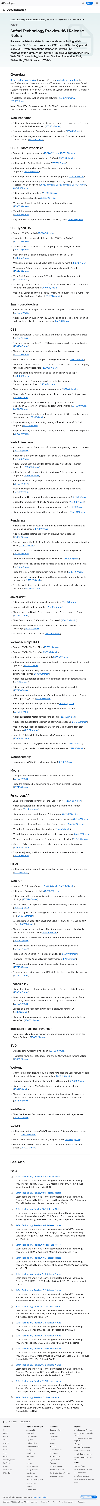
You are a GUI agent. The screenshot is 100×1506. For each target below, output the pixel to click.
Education (30, 1456)
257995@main (21, 313)
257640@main (66, 703)
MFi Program (78, 1444)
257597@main (65, 762)
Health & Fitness (32, 1466)
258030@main (21, 907)
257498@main (21, 1117)
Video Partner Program (82, 1451)
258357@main (47, 198)
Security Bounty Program (83, 1454)
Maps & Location (32, 1476)
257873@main (31, 171)
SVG (13, 1045)
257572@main (81, 834)
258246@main (51, 153)
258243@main (21, 271)
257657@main (31, 665)
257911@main (21, 492)
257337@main (31, 809)
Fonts (28, 1460)
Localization (30, 1473)
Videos (52, 1443)
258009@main (31, 467)
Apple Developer (56, 1466)
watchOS (6, 1446)
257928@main (36, 417)
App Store (30, 1440)
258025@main (30, 425)
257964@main (69, 389)
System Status (55, 1460)
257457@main (75, 824)
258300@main (21, 376)
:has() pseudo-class (24, 304)
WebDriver (17, 1109)
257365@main (72, 1139)
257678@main (47, 184)
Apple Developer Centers (83, 1469)
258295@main (21, 249)
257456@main (62, 829)
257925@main (21, 450)
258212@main (21, 1012)
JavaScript (18, 597)
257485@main (49, 287)
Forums (52, 1440)
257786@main (59, 163)
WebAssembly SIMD (24, 642)
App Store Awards (80, 1473)
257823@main (70, 602)
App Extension (31, 1437)
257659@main (21, 354)
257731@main (77, 512)
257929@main (77, 502)
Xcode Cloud (7, 1470)
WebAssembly (20, 757)
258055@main (49, 932)
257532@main (68, 716)
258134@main (76, 176)
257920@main (79, 497)
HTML (14, 864)
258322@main (21, 1059)
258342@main (75, 572)
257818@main (21, 682)
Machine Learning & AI (34, 1480)
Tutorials (53, 1433)
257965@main (79, 722)
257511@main (21, 712)
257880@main (41, 674)
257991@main (62, 321)
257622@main (41, 529)
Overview (18, 74)
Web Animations (21, 442)
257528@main (33, 580)
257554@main (80, 839)
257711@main (77, 359)
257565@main (21, 567)
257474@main (26, 545)
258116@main (21, 1089)
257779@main (21, 397)
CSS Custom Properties (26, 148)
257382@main (52, 633)
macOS (5, 1437)
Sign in (89, 3)
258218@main (79, 263)
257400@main (43, 698)
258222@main (28, 1147)
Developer (13, 1422)
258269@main (45, 233)
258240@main (21, 214)
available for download (67, 80)
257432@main (20, 409)
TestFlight (6, 1463)
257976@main (21, 1004)
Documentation (16, 9)
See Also (17, 1162)
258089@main (21, 738)
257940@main (63, 1076)
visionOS (6, 1443)
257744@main (36, 139)
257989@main (76, 1081)
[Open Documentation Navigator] (4, 10)
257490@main (30, 899)
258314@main (21, 992)
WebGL (15, 1126)
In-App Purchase (32, 1470)
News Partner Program (82, 1447)
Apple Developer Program (83, 1430)
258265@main (21, 258)
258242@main (53, 296)
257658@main (73, 800)
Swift (4, 1453)
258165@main (47, 384)
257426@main (74, 131)
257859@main (21, 241)
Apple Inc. (20, 1502)
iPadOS (5, 1433)
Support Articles (56, 1450)
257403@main (21, 787)
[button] (83, 3)
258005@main (21, 847)
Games (28, 1463)
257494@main (32, 628)
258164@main (69, 620)
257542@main (80, 819)
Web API (16, 881)
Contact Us (54, 1453)
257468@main (21, 690)
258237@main (66, 886)
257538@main (21, 553)
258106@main (75, 219)
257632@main (51, 647)
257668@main (69, 814)
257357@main (21, 779)
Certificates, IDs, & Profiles (60, 1473)
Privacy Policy (58, 1502)
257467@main (21, 975)
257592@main (60, 657)
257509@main (79, 406)
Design (28, 1450)
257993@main (57, 1051)
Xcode (5, 1466)
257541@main (28, 1134)
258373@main (21, 206)
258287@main (21, 940)
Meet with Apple (79, 1466)
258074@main (69, 954)
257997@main (21, 338)
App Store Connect (57, 1470)
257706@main (20, 188)
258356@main (25, 916)
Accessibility (19, 984)
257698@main (63, 184)
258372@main (21, 537)
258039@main (31, 475)
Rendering (17, 520)
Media (14, 770)
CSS (13, 329)
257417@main (69, 959)
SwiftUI (5, 1456)
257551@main (21, 949)
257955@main (49, 368)
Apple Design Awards (81, 1476)
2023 (13, 1170)
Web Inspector (20, 118)
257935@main (76, 748)
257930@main (75, 507)
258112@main (27, 924)
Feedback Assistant (57, 1476)
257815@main (21, 279)
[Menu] (97, 3)
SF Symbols (7, 1473)
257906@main (21, 459)
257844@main (50, 193)
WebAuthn (17, 1067)
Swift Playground (9, 1460)
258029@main (21, 433)
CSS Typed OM (21, 228)
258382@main (38, 1037)
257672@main (50, 886)
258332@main (32, 1020)
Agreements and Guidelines (75, 1502)
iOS (4, 1430)
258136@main (21, 346)
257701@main (79, 184)
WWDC (76, 1483)
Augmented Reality (33, 1446)
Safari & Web (31, 1490)
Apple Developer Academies (84, 1479)
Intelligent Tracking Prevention (31, 1029)
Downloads (54, 1437)
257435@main (21, 967)
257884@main (55, 607)
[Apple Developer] (8, 3)
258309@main (50, 652)
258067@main (66, 158)
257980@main (32, 588)
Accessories (30, 1433)
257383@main (53, 126)
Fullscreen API (20, 795)
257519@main (31, 730)
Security (29, 1486)
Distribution (30, 1453)
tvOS (5, 1440)
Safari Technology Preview (23, 80)
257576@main (21, 1100)
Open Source (31, 1483)
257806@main (74, 743)
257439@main (71, 558)
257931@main (21, 483)
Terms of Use (45, 1502)
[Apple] (4, 1422)
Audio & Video (31, 1443)
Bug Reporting (55, 1456)
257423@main (21, 615)
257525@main (67, 153)
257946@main (21, 855)
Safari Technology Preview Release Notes (27, 19)
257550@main (51, 891)
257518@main (21, 872)
